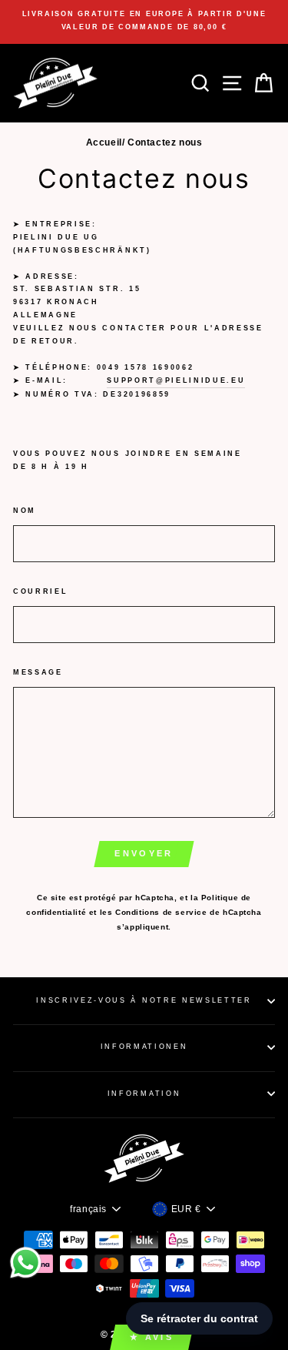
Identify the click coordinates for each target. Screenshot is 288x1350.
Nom (24, 510)
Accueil (104, 142)
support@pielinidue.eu (176, 380)
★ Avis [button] (152, 1337)
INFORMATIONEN (144, 1046)
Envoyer (143, 853)
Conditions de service (161, 912)
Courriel (40, 591)
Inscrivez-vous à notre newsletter (143, 1000)
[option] (144, 21)
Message (38, 672)
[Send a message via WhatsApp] (26, 1262)
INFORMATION (144, 1093)
